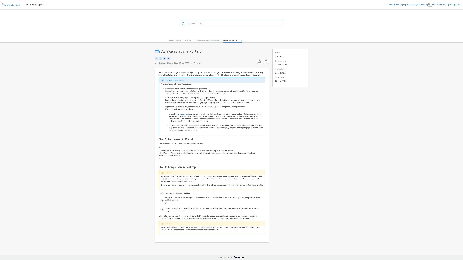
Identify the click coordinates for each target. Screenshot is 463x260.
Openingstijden (454, 4)
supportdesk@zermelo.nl (415, 4)
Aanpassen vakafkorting (232, 40)
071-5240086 (439, 4)
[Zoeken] (183, 23)
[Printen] (259, 62)
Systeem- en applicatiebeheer (207, 40)
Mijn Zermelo (395, 4)
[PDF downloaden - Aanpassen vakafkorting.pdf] (266, 62)
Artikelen (188, 40)
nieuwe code (185, 114)
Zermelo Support (174, 40)
